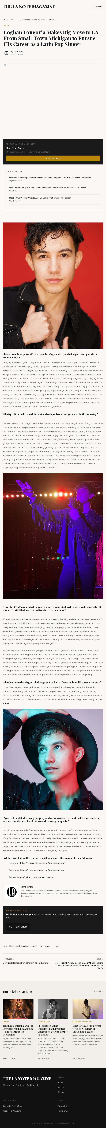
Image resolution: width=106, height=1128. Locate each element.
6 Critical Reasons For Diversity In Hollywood (25, 963)
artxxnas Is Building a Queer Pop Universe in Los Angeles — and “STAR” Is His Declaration (50, 178)
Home (6, 19)
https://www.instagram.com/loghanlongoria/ (42, 863)
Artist (13, 19)
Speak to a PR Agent (12, 1111)
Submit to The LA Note (12, 1106)
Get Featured (18, 926)
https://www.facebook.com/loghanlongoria (42, 870)
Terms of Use (64, 1111)
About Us (62, 1087)
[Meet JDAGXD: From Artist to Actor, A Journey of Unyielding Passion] (88, 1009)
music (34, 946)
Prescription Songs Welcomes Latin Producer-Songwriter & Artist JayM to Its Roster (47, 188)
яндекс (6, 703)
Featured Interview (19, 946)
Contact (61, 1092)
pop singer (45, 946)
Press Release (45, 1022)
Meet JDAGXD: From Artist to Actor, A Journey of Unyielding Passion (40, 198)
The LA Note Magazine (29, 6)
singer (57, 946)
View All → (97, 991)
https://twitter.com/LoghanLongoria (35, 877)
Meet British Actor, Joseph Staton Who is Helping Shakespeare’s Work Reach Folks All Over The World (79, 966)
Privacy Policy (64, 1106)
